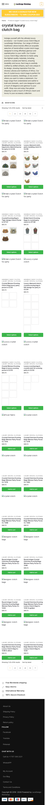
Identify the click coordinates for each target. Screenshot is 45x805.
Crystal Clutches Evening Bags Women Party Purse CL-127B (33, 439)
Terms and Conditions (11, 786)
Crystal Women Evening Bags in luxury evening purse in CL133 (11, 368)
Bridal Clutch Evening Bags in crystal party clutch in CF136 (32, 220)
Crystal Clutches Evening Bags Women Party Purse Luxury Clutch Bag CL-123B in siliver (11, 648)
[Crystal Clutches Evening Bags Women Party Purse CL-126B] (11, 504)
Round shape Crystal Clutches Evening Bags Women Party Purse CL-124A (11, 605)
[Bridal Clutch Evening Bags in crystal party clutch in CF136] (33, 202)
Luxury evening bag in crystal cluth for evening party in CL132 (33, 368)
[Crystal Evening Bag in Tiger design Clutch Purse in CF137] (11, 202)
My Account (8, 770)
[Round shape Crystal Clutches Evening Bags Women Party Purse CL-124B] (33, 545)
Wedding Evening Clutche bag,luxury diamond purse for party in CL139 (11, 147)
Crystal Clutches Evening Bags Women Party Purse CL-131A (11, 439)
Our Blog (6, 775)
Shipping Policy (9, 711)
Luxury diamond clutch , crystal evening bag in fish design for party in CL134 (33, 286)
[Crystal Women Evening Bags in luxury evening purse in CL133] (11, 350)
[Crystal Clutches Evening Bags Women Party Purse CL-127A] (11, 464)
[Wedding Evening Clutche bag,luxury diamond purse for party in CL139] (11, 129)
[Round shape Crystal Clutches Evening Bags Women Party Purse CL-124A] (11, 588)
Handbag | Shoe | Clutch (11, 141)
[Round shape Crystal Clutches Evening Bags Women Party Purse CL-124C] (11, 545)
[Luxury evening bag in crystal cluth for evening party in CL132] (33, 350)
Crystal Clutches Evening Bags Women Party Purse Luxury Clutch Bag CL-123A (33, 648)
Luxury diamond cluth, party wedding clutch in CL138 (32, 147)
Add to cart (11, 448)
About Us (6, 705)
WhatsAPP (7, 762)
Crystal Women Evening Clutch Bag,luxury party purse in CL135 (11, 285)
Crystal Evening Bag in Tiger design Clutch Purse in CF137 (11, 220)
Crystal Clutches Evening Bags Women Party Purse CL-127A (11, 480)
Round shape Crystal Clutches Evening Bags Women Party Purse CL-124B (33, 562)
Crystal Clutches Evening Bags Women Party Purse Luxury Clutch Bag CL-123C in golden (33, 605)
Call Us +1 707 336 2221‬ (12, 756)
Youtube (6, 737)
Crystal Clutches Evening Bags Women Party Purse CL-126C (33, 480)
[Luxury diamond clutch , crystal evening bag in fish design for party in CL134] (33, 267)
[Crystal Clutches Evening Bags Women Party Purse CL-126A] (33, 504)
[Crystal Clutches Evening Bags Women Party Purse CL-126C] (33, 464)
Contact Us (7, 781)
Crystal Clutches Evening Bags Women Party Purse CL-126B (11, 521)
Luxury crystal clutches (11, 143)
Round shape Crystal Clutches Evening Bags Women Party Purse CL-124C (11, 562)
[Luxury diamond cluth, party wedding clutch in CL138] (33, 129)
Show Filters (10, 103)
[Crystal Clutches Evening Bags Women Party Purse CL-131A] (11, 423)
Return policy (8, 721)
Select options (11, 187)
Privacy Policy (8, 716)
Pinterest (6, 743)
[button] (41, 4)
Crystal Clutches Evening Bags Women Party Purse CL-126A (33, 521)
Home (4, 20)
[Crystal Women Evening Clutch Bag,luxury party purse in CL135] (11, 267)
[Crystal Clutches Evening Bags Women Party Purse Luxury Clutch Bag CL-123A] (33, 630)
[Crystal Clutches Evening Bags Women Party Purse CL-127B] (33, 423)
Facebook (7, 731)
